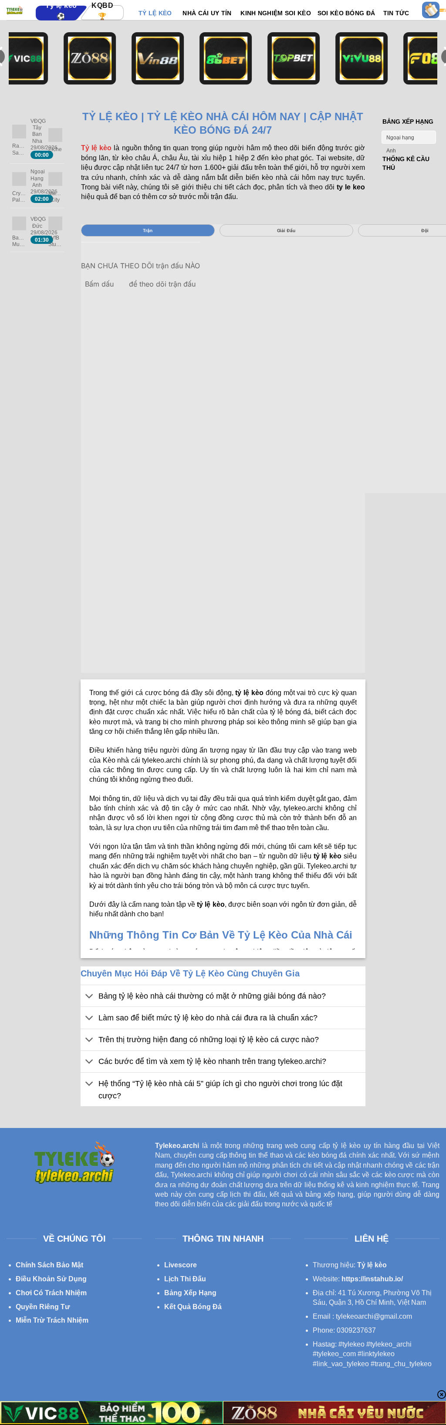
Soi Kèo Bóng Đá (346, 13)
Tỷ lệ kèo (372, 1265)
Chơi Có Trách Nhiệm (51, 1293)
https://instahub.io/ (372, 1279)
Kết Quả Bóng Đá (193, 1306)
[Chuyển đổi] (89, 996)
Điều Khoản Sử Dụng (51, 1279)
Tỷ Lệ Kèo (155, 13)
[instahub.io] (15, 10)
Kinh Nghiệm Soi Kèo (275, 13)
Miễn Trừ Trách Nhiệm (52, 1320)
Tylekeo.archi (177, 1145)
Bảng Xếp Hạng (190, 1293)
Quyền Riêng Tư (43, 1306)
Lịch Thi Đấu (185, 1279)
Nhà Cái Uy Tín (206, 13)
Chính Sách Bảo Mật (49, 1265)
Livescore (180, 1265)
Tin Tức (396, 13)
